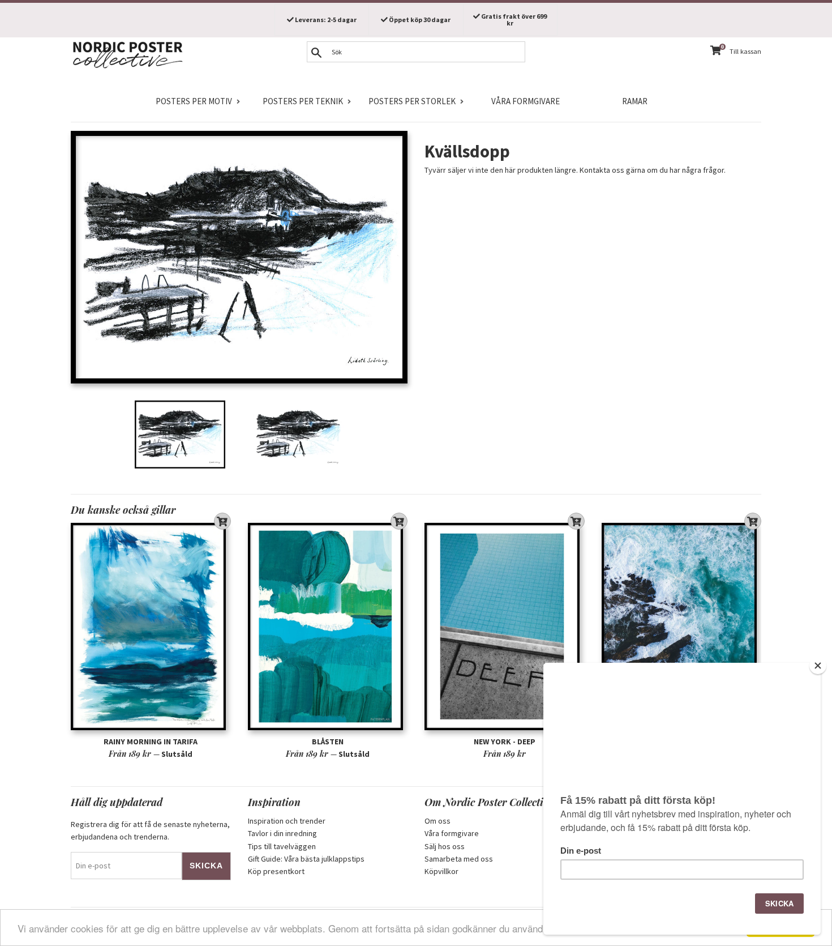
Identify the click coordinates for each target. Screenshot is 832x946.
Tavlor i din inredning (282, 833)
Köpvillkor (441, 871)
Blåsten (328, 741)
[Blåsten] (328, 626)
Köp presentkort (276, 871)
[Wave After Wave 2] (682, 626)
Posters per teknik (303, 101)
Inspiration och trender (286, 821)
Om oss (437, 821)
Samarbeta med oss (458, 859)
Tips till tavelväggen (282, 846)
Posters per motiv (194, 101)
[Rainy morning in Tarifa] (151, 626)
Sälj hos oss (444, 846)
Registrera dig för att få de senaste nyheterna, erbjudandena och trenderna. (150, 830)
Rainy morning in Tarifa (151, 741)
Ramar (634, 101)
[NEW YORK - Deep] (504, 626)
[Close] (817, 665)
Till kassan (745, 51)
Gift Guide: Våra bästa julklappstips (306, 859)
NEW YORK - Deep (504, 741)
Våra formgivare (525, 101)
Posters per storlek (412, 101)
